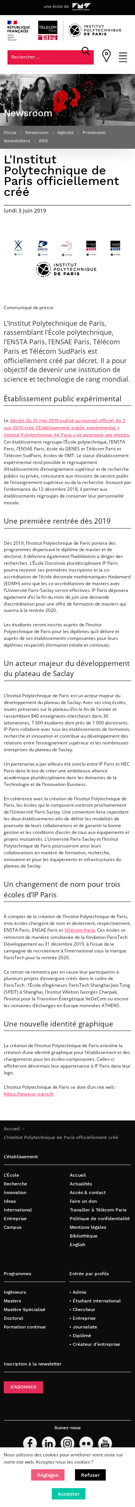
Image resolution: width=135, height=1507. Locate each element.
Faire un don (83, 1201)
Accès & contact (88, 1192)
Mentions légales (88, 1227)
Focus (10, 132)
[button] (47, 1475)
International (18, 1210)
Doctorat (13, 1318)
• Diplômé (80, 1335)
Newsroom (36, 132)
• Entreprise (82, 1318)
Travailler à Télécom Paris (98, 1210)
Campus (12, 1227)
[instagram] (67, 1443)
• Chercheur (82, 1309)
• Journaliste (83, 1327)
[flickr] (86, 1443)
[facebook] (30, 1443)
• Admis (77, 1292)
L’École (11, 1175)
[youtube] (105, 1443)
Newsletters (17, 140)
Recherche (15, 1183)
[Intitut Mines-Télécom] (81, 7)
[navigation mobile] (123, 60)
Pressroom (94, 132)
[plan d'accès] (106, 60)
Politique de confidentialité (100, 1218)
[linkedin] (49, 1443)
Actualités (81, 1183)
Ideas (10, 1201)
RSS (43, 140)
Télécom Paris (79, 930)
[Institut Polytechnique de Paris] (95, 35)
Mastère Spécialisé (24, 1309)
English (77, 1244)
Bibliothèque (84, 1236)
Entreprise (15, 1218)
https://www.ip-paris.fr (29, 1094)
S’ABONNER (23, 1387)
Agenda (65, 132)
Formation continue (25, 1327)
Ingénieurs (15, 1292)
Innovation (15, 1192)
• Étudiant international (95, 1301)
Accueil (12, 1128)
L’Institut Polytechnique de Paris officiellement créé (61, 1137)
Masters (12, 1301)
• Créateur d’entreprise (94, 1344)
